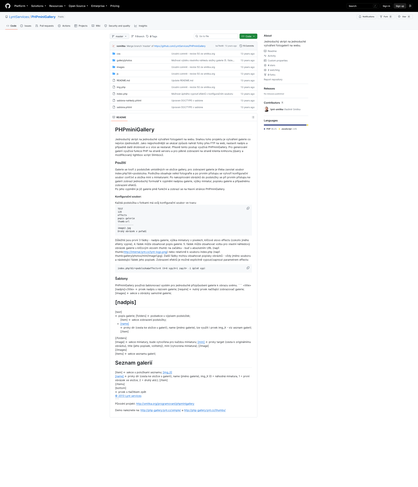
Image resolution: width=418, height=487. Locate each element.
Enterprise (97, 6)
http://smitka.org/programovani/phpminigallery (165, 403)
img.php (121, 87)
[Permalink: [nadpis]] (113, 302)
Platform (19, 6)
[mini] (201, 342)
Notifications (368, 16)
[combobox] (217, 36)
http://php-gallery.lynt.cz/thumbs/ (205, 410)
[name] (124, 323)
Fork (387, 16)
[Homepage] (7, 5)
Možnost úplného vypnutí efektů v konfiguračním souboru (202, 93)
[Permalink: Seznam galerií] (113, 363)
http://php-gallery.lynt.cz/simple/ (160, 410)
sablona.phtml (124, 107)
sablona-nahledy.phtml (129, 100)
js (117, 73)
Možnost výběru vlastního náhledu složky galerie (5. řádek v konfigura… (210, 60)
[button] (248, 208)
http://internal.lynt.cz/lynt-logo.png (145, 251)
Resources (56, 6)
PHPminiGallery (43, 17)
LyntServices (19, 17)
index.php (122, 93)
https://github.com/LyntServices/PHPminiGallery (180, 46)
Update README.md (182, 80)
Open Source (77, 6)
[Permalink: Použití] (113, 162)
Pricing (114, 6)
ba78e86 (220, 46)
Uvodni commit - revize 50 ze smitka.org (193, 53)
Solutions (37, 6)
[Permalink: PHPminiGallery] (113, 129)
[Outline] (253, 117)
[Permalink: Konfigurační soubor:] (113, 196)
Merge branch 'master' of (140, 46)
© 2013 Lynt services (128, 395)
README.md (123, 80)
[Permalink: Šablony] (113, 278)
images (120, 67)
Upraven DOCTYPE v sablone (187, 100)
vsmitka (121, 46)
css (118, 53)
